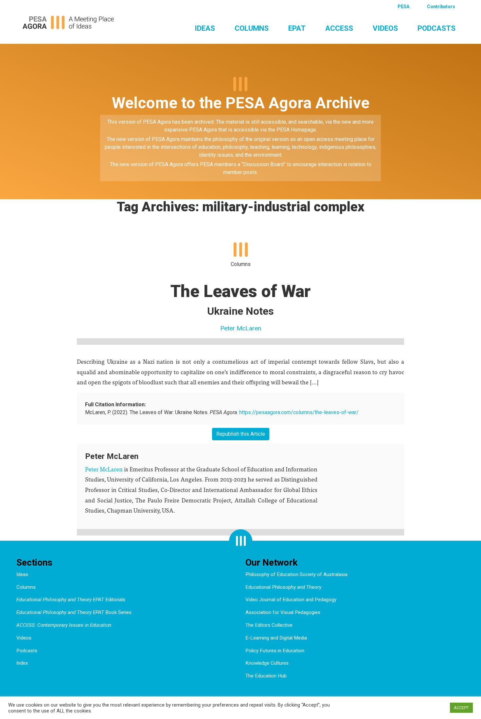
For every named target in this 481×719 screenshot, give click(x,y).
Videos (385, 28)
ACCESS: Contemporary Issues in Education (63, 625)
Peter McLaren (240, 328)
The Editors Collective (269, 625)
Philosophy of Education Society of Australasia (296, 574)
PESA (403, 6)
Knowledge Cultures (267, 663)
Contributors (441, 6)
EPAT (297, 28)
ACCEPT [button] (461, 707)
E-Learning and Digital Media (276, 638)
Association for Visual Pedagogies (282, 612)
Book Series (74, 612)
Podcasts (436, 28)
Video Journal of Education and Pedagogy (290, 600)
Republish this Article (240, 434)
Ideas (205, 28)
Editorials (70, 600)
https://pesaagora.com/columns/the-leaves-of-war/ (299, 412)
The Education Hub (266, 676)
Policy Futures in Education (274, 651)
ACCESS (339, 28)
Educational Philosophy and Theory (283, 587)
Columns (252, 28)
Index (22, 663)
